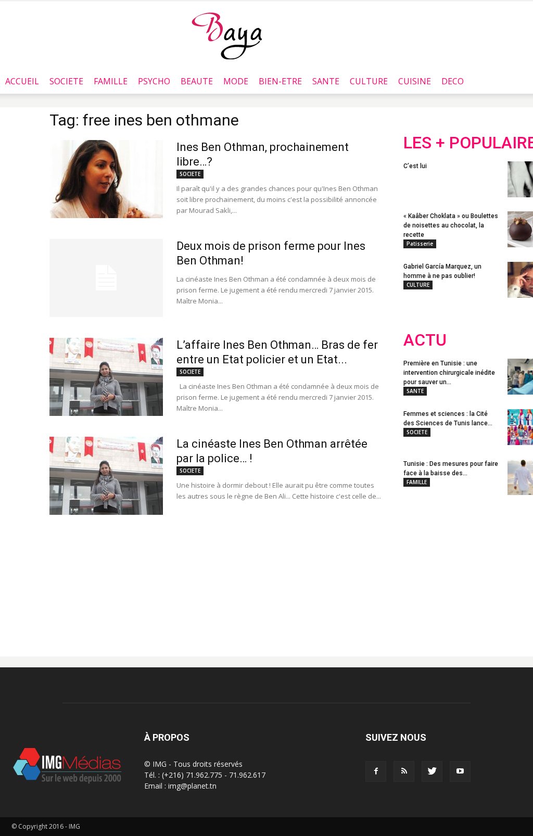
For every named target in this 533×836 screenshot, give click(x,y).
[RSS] (404, 771)
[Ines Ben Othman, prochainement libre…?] (106, 179)
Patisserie (420, 243)
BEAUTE (197, 81)
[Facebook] (375, 771)
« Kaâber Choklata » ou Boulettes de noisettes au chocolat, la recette (450, 225)
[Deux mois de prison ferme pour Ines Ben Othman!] (106, 278)
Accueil (22, 81)
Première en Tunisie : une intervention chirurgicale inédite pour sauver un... (449, 373)
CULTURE (369, 81)
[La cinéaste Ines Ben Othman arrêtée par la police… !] (106, 476)
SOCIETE (66, 81)
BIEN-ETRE (280, 81)
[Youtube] (460, 771)
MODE (235, 81)
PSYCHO (154, 81)
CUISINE (414, 81)
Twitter (461, 571)
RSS (501, 571)
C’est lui (415, 166)
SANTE (325, 81)
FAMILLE (111, 81)
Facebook (422, 571)
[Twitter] (432, 771)
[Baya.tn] (226, 35)
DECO (452, 81)
